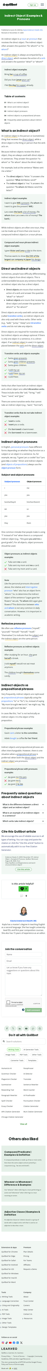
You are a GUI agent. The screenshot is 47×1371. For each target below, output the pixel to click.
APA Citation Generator (10, 1111)
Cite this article (23, 869)
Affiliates (27, 1265)
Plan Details (28, 1252)
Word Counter (29, 1090)
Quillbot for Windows (10, 1273)
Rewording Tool (7, 1090)
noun (23, 39)
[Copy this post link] (40, 1028)
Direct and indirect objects (18, 107)
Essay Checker (7, 1106)
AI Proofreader (29, 1095)
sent (12, 733)
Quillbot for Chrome (9, 1252)
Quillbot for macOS (9, 1278)
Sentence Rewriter (31, 1084)
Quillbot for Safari (8, 1260)
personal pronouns (20, 447)
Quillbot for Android (9, 1265)
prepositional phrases (14, 697)
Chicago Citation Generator (12, 1117)
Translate (27, 1079)
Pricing (26, 1256)
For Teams (28, 1260)
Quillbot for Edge (8, 1256)
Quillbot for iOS (7, 1269)
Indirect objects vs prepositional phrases (23, 115)
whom (4, 49)
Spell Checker (6, 1101)
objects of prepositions (16, 464)
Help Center (28, 1310)
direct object (7, 58)
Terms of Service (19, 1356)
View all (23, 1124)
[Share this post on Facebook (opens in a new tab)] (7, 1028)
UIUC (15, 1368)
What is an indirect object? (18, 102)
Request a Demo (30, 1269)
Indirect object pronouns (17, 111)
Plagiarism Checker (9, 1079)
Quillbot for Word (8, 1282)
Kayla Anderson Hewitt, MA (33, 30)
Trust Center (29, 1301)
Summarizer (6, 1084)
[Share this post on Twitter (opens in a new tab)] (13, 1028)
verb (43, 58)
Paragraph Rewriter (9, 1095)
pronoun (33, 39)
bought (13, 738)
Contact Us (28, 1314)
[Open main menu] (42, 5)
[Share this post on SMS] (33, 1028)
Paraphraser (29, 1068)
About (26, 1297)
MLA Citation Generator (33, 1111)
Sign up (33, 5)
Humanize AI (6, 1068)
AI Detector (28, 1074)
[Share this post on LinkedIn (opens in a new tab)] (20, 1028)
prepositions (7, 701)
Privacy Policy (5, 1356)
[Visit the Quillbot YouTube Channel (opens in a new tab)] (26, 1028)
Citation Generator (31, 1106)
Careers (27, 1305)
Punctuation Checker (32, 1101)
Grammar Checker (8, 1074)
